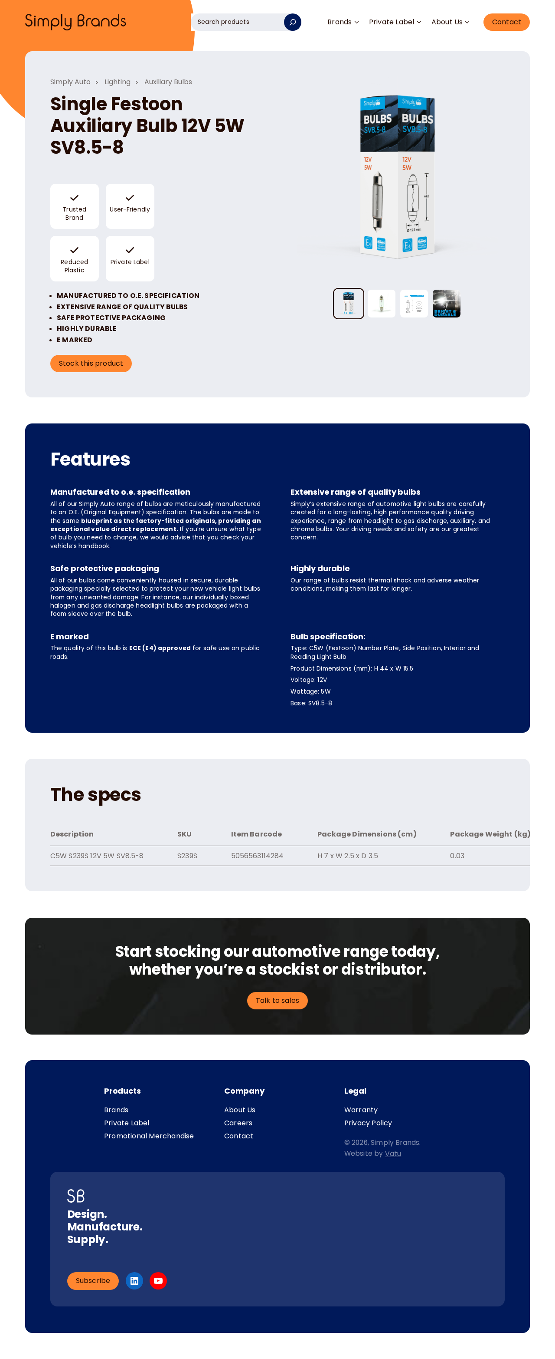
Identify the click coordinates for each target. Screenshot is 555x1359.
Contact (506, 22)
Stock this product (91, 363)
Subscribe (93, 1281)
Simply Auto (70, 82)
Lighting (117, 82)
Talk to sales (278, 1000)
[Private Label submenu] (418, 22)
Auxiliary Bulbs (168, 82)
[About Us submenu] (467, 22)
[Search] (292, 22)
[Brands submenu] (356, 22)
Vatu (393, 1153)
